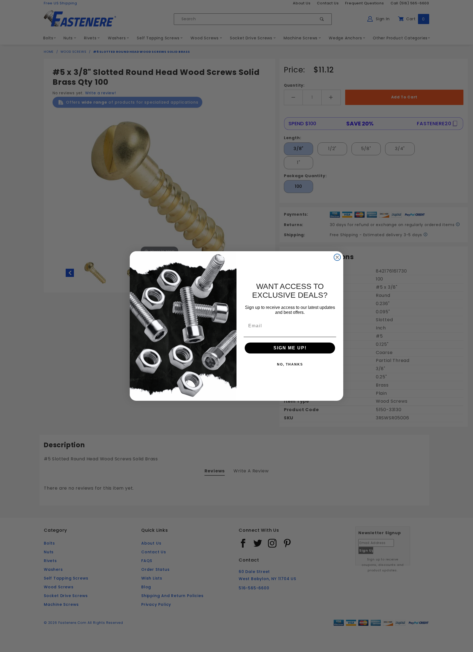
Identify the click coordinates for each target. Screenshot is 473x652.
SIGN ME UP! (290, 348)
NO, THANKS (290, 364)
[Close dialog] (337, 257)
